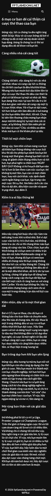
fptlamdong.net (25, 5)
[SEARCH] (42, 11)
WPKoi (25, 492)
